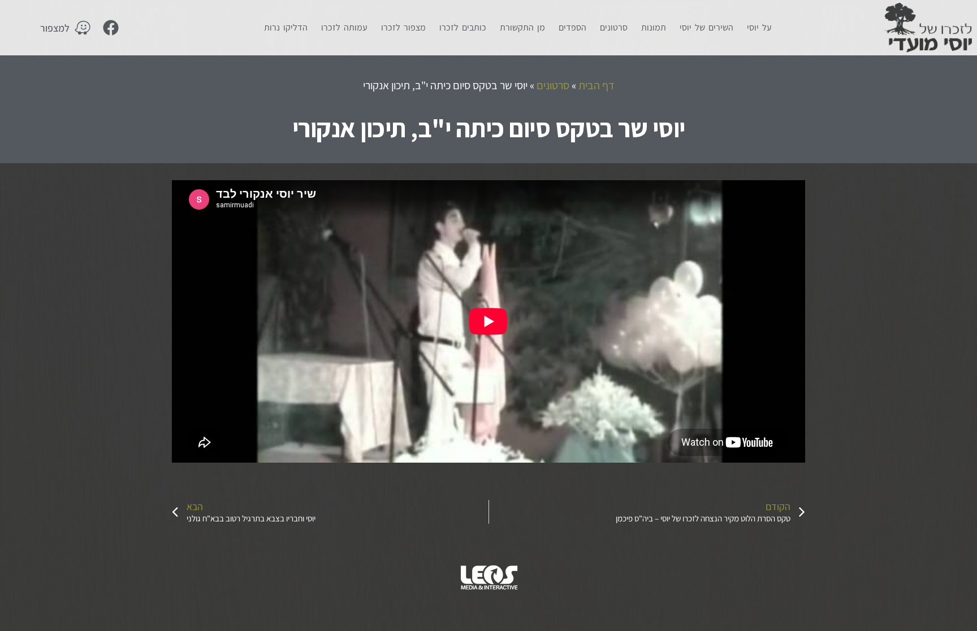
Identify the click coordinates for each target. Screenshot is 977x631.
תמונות (653, 27)
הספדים (572, 27)
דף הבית (596, 85)
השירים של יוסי (706, 27)
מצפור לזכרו (403, 27)
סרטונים (614, 27)
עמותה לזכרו (344, 27)
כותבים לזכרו (462, 27)
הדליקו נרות (286, 27)
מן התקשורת (522, 27)
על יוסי (759, 27)
